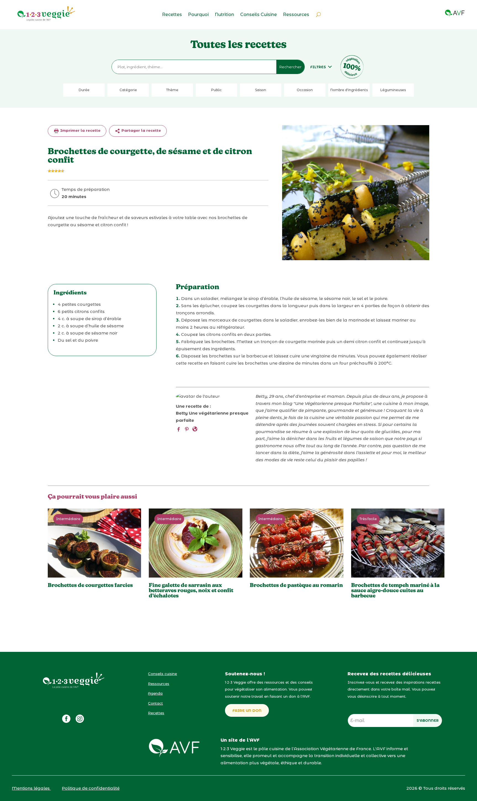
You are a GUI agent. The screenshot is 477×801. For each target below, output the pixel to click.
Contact (155, 703)
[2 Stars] (52, 171)
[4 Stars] (59, 171)
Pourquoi (198, 15)
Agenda (155, 693)
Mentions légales (31, 788)
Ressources (296, 15)
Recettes (172, 15)
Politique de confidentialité (91, 788)
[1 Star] (49, 171)
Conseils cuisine (162, 673)
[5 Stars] (62, 171)
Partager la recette (140, 130)
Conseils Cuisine (258, 15)
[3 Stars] (56, 171)
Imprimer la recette (79, 130)
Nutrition (224, 15)
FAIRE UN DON (246, 710)
